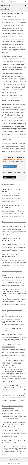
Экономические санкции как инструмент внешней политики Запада (13, 273)
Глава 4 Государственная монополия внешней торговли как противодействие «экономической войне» (14, 292)
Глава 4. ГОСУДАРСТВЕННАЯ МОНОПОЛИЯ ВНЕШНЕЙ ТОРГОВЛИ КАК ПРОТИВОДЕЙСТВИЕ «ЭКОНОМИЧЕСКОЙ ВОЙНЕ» (13, 365)
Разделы (16, 459)
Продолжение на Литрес (9, 177)
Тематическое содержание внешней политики (11, 239)
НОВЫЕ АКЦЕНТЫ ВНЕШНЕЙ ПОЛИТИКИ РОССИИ (13, 441)
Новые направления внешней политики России (12, 407)
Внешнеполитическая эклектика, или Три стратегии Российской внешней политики (13, 424)
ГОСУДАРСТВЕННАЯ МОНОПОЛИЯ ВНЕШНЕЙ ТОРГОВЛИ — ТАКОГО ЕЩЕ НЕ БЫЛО (14, 388)
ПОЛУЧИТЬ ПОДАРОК (9, 166)
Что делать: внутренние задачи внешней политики (13, 345)
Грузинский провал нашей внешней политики (11, 255)
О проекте (10, 459)
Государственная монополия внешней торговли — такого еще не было (13, 312)
